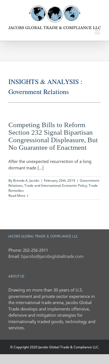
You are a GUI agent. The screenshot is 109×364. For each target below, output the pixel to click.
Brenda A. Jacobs (26, 180)
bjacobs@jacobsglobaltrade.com (52, 256)
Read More (16, 195)
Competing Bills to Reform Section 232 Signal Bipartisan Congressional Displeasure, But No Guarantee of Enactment (53, 136)
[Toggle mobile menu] (98, 32)
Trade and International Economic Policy (55, 185)
